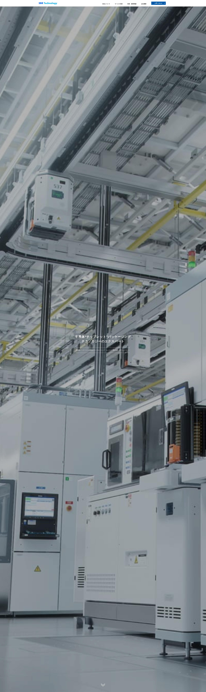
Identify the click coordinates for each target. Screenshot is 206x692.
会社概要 (143, 3)
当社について (106, 3)
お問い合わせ (158, 3)
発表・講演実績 (131, 3)
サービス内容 (119, 3)
